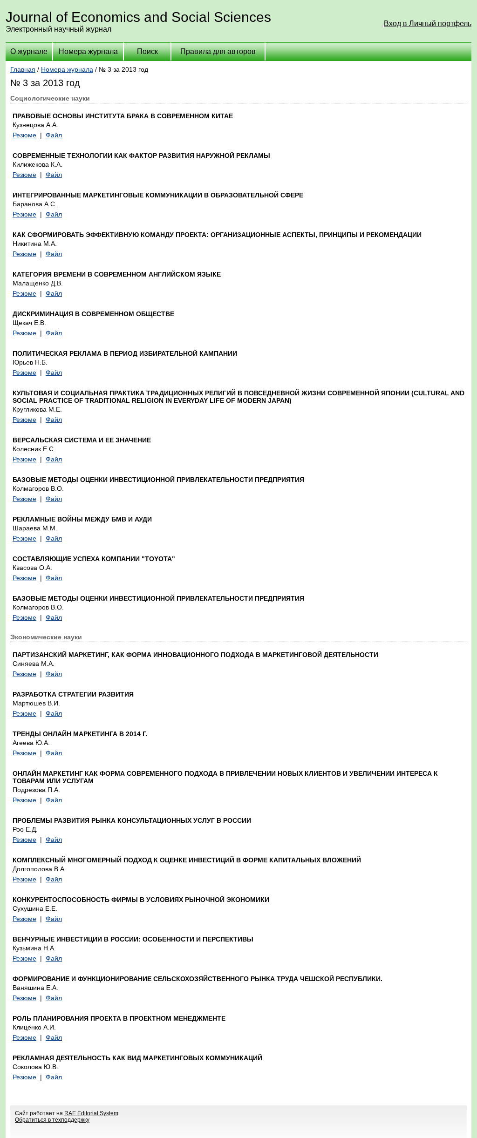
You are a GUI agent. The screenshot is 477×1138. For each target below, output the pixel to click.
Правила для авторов (218, 51)
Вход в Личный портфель (427, 23)
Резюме (24, 135)
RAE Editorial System (91, 1113)
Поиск (147, 51)
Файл (54, 135)
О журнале (29, 51)
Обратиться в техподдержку (52, 1120)
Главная (22, 69)
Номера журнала (88, 51)
